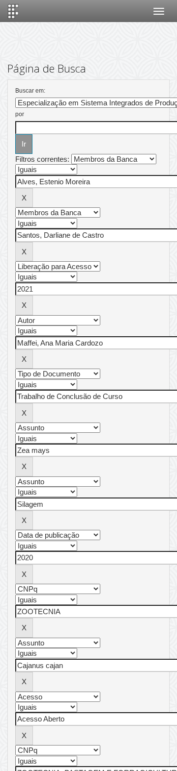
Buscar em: (30, 90)
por (19, 114)
